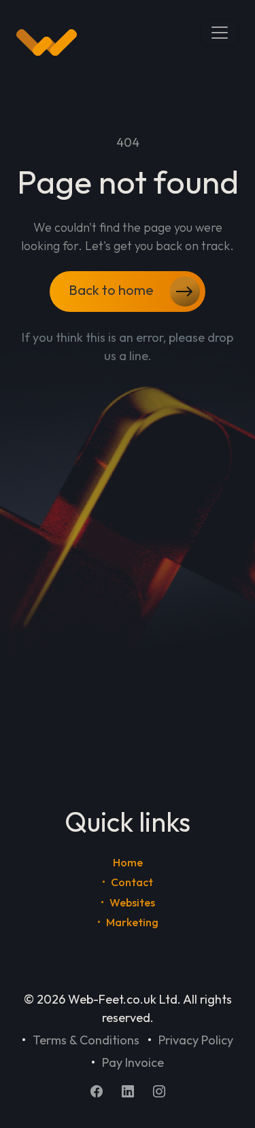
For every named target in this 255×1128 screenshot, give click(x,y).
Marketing (132, 922)
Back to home (112, 289)
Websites (132, 902)
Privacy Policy (195, 1040)
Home (128, 862)
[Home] (46, 43)
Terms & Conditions (86, 1040)
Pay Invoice (133, 1062)
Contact (132, 882)
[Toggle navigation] (220, 32)
